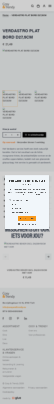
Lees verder (42, 195)
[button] (27, 202)
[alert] (27, 202)
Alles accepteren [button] (27, 218)
